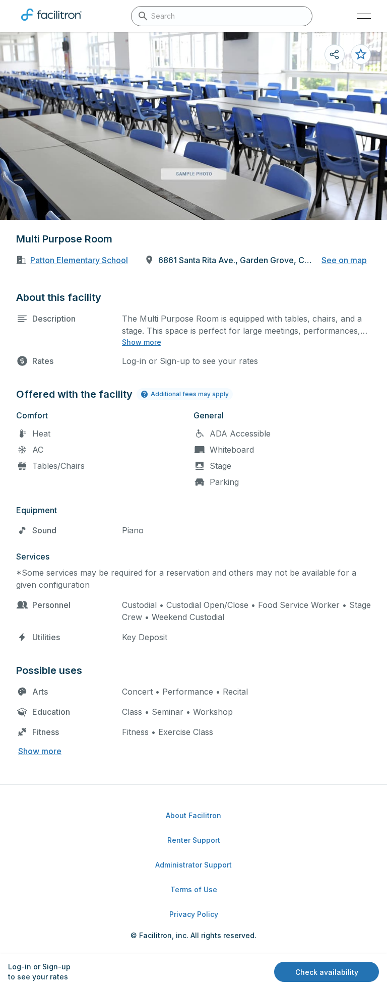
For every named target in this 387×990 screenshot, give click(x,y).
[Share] (335, 54)
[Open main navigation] (364, 16)
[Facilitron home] (51, 23)
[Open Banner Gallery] (193, 126)
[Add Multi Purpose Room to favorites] (361, 54)
